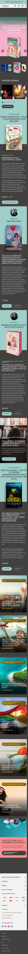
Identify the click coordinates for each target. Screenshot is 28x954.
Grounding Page (5, 948)
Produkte (5, 881)
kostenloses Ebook (10, 202)
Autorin (17, 305)
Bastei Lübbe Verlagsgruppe (11, 877)
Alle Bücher (8, 106)
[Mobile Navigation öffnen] (26, 6)
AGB (3, 942)
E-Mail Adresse (14, 928)
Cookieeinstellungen (6, 951)
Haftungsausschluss (6, 939)
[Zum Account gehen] (15, 6)
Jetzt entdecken (9, 458)
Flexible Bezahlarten (6, 918)
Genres (4, 885)
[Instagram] (6, 926)
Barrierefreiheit (5, 945)
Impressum (4, 933)
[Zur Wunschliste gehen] (19, 6)
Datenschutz (4, 936)
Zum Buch (7, 305)
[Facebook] (3, 926)
